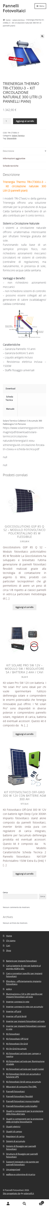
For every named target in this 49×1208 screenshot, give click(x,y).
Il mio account (8, 1203)
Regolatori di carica (15, 1136)
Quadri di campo (14, 1131)
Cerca (5, 892)
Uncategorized (13, 1169)
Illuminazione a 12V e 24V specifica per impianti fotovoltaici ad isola (24, 995)
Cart (8, 945)
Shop (8, 950)
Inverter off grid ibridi (16, 1016)
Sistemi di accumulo (15, 1141)
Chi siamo (10, 940)
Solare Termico (18, 20)
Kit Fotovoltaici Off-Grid (17, 1038)
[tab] (24, 151)
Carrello (38, 1201)
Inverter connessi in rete (17, 1001)
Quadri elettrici (13, 1126)
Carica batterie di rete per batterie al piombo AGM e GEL (23, 967)
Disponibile (11, 138)
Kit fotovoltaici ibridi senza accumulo (23, 1081)
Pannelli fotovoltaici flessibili (19, 1096)
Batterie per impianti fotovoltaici (21, 961)
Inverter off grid (13, 1011)
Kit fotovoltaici (13, 1034)
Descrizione (8, 151)
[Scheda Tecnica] (23, 401)
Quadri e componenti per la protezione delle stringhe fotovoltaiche (24, 1120)
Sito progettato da (11, 1193)
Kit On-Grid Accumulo (16, 1048)
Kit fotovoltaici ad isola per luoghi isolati (25, 1069)
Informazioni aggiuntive (14, 158)
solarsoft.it (29, 1193)
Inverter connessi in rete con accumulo (24, 1006)
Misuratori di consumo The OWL (21, 1086)
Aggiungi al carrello (25, 121)
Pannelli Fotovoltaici (14, 8)
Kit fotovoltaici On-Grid (17, 1043)
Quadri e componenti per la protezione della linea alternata (24, 1112)
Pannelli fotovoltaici (15, 1091)
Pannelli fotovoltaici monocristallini (22, 1101)
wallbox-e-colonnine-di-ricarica (20, 1174)
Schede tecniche (10, 165)
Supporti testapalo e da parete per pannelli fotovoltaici (22, 1163)
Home (8, 20)
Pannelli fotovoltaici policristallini (21, 1106)
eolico (9, 989)
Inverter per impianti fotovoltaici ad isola (25, 1021)
